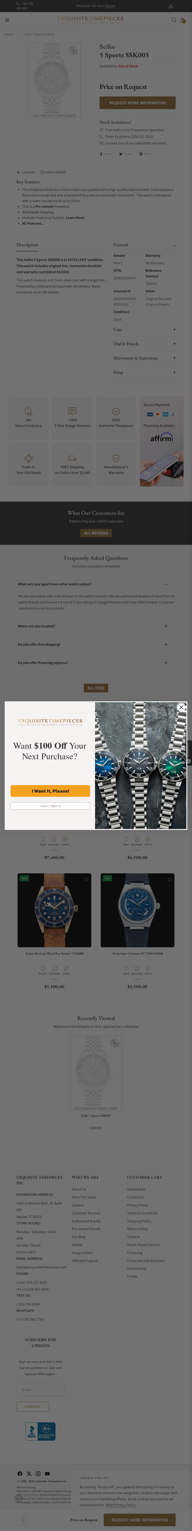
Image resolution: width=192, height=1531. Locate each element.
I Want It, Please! (50, 790)
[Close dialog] (181, 707)
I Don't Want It (50, 806)
